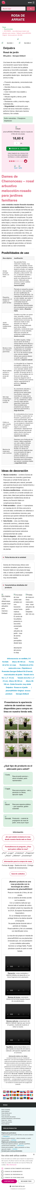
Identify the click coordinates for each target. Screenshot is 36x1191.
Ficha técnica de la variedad (15, 557)
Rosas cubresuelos (7, 1122)
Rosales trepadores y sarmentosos (11, 1118)
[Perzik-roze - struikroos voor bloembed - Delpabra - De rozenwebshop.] (21, 1095)
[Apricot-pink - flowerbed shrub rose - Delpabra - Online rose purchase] (7, 1091)
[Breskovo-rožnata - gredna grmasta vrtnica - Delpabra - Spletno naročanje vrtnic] (21, 1091)
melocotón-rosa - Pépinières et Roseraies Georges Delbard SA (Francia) (17, 669)
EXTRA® (13, 1140)
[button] (18, 1186)
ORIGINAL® (6, 1136)
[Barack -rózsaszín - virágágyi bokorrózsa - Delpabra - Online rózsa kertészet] (4, 1091)
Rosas (4, 27)
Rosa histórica (5, 1111)
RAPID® (15, 1149)
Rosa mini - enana (7, 1120)
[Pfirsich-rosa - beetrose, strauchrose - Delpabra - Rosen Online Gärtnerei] (18, 1091)
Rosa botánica (5, 1124)
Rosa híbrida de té (7, 1113)
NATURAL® (21, 1145)
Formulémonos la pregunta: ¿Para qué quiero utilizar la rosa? (18, 847)
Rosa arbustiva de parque (9, 1117)
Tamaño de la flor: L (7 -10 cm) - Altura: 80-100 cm (18, 679)
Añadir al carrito (19, 148)
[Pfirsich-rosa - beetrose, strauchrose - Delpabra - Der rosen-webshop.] (28, 1091)
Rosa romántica (6, 1109)
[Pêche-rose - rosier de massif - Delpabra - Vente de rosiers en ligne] (7, 1095)
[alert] (18, 1171)
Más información (11, 1165)
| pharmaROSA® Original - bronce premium (19, 690)
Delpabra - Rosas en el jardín (17, 687)
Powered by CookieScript (18, 1189)
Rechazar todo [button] (26, 1181)
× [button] (33, 1154)
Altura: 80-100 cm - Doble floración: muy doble (19, 682)
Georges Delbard (22, 694)
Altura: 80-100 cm (18, 662)
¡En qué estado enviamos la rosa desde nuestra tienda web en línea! (18, 838)
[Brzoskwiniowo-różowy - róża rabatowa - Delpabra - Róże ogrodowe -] (4, 1095)
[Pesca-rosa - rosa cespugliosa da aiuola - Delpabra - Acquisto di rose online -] (11, 1095)
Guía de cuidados (18, 874)
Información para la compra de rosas (18, 861)
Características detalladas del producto (16, 586)
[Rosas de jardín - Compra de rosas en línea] (31, 9)
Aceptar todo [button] (9, 1181)
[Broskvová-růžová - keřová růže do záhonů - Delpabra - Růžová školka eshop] (25, 1091)
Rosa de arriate (8, 29)
